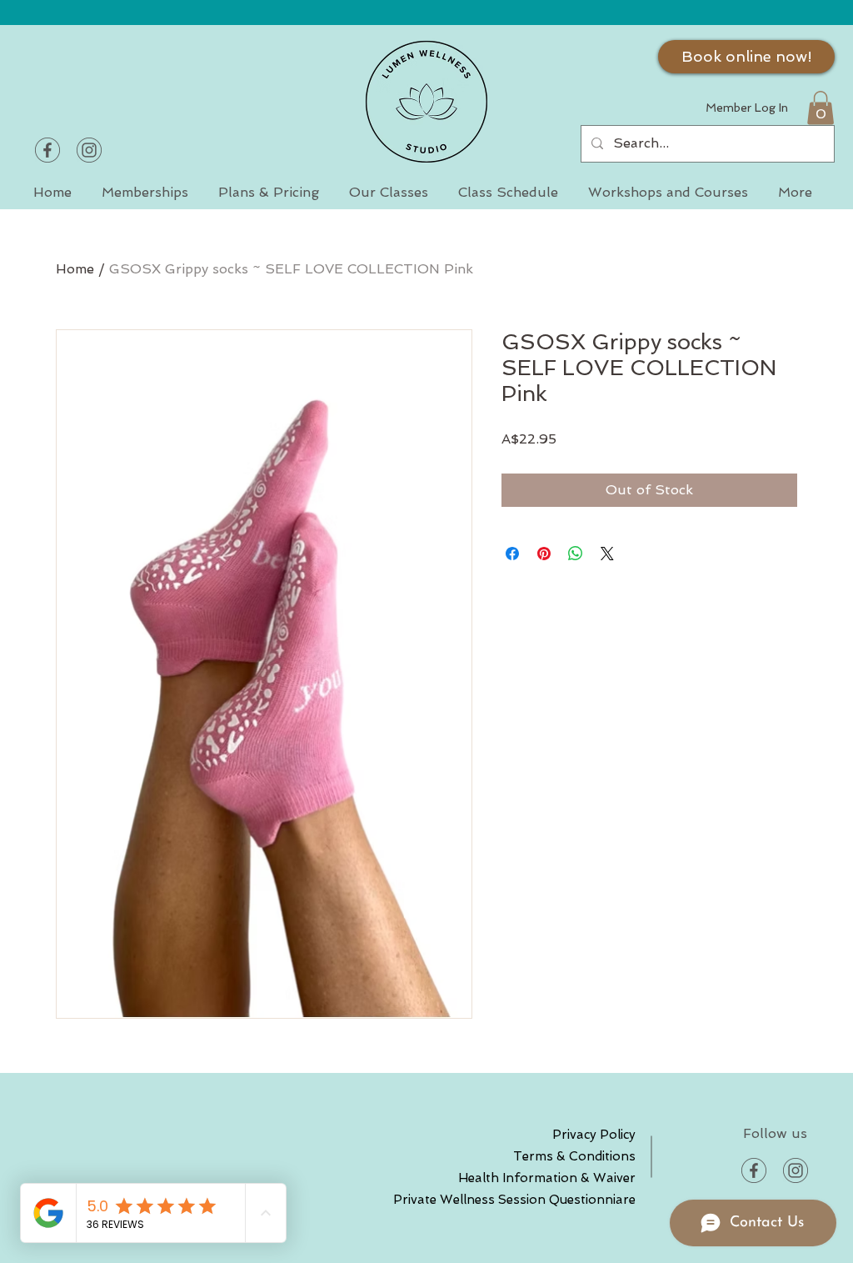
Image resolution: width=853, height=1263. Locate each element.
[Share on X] (607, 554)
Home (75, 269)
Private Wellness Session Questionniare (577, 1199)
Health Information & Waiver (577, 1177)
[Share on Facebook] (512, 554)
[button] (820, 108)
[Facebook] (47, 150)
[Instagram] (89, 150)
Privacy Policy (594, 1134)
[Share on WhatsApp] (576, 554)
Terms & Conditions (577, 1156)
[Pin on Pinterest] (544, 554)
